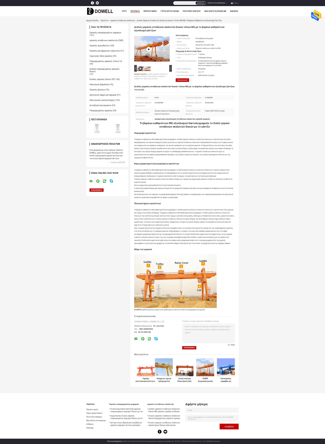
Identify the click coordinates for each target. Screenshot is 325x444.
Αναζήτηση (200, 3)
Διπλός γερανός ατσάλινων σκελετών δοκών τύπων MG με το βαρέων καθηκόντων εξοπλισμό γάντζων (151, 76)
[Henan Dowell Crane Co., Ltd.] (100, 11)
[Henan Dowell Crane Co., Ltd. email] (93, 181)
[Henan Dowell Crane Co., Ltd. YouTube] (97, 3)
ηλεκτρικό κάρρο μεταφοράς (103, 95)
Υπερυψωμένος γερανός (101, 110)
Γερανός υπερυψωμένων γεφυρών (105, 32)
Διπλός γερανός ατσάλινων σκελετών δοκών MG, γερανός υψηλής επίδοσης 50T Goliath (164, 410)
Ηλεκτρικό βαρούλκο (99, 84)
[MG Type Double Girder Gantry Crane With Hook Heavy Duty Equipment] (148, 49)
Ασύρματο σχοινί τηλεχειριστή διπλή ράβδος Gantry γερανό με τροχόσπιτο (163, 380)
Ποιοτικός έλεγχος (192, 11)
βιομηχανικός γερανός (197, 310)
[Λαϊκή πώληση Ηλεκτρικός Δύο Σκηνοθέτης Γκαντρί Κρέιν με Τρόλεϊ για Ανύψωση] (184, 367)
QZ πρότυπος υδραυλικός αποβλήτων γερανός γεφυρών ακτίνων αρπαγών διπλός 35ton (126, 424)
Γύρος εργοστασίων (170, 11)
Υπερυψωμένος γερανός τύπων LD (106, 61)
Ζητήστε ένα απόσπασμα (216, 3)
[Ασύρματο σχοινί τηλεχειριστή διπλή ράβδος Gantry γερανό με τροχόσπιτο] (164, 367)
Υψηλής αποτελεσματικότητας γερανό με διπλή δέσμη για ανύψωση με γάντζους (145, 380)
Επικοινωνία (182, 80)
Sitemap (89, 428)
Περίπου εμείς (150, 11)
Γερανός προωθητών (99, 45)
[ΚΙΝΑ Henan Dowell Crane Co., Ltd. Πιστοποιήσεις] (96, 128)
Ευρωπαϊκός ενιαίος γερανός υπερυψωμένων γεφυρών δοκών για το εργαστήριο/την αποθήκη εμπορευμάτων (127, 417)
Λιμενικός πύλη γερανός (101, 56)
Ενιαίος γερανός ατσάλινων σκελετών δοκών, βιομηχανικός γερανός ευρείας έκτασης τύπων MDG (164, 417)
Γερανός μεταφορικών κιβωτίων (105, 51)
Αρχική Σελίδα (92, 20)
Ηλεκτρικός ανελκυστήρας (102, 100)
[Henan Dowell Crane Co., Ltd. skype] (113, 181)
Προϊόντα (135, 11)
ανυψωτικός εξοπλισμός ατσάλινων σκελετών (171, 310)
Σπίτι (124, 11)
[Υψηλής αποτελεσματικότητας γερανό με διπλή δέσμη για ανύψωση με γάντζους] (146, 367)
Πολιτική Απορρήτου (114, 441)
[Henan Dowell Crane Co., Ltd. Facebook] (92, 3)
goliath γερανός (147, 310)
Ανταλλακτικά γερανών (100, 105)
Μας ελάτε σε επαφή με (215, 11)
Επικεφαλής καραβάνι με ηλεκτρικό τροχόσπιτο (226, 380)
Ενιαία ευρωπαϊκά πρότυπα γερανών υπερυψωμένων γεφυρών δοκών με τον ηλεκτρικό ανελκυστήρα (126, 410)
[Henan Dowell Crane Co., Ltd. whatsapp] (99, 181)
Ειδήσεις (234, 11)
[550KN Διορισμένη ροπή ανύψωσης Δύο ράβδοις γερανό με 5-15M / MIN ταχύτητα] (205, 367)
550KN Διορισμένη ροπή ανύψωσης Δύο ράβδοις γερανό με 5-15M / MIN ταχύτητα (205, 380)
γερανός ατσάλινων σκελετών (122, 20)
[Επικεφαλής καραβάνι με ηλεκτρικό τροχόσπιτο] (226, 367)
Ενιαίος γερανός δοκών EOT (103, 79)
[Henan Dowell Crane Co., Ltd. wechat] (106, 181)
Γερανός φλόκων (97, 89)
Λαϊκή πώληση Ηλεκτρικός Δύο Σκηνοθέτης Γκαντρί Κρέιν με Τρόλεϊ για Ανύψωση (184, 380)
